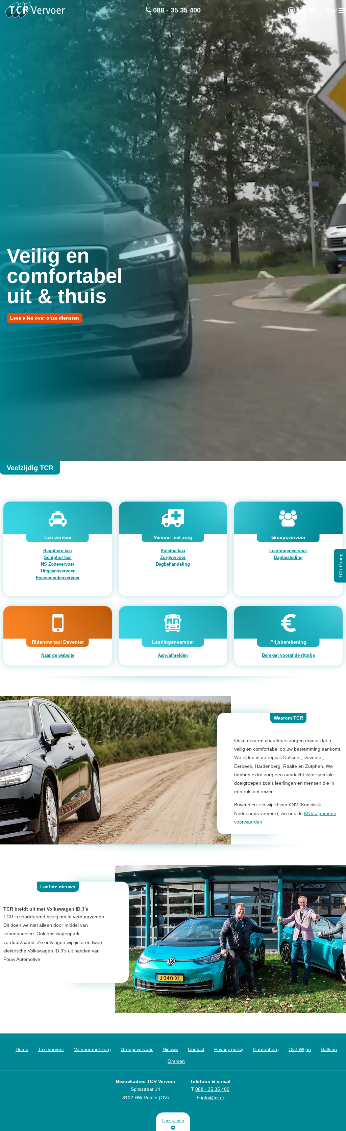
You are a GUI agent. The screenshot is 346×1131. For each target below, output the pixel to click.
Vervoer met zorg (92, 1049)
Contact (196, 1049)
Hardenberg (266, 1049)
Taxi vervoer (51, 1049)
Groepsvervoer (137, 1049)
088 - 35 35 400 (176, 10)
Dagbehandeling (173, 564)
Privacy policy (228, 1049)
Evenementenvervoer (58, 577)
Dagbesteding (288, 557)
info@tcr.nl (212, 1097)
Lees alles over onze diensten (44, 318)
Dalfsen (329, 1049)
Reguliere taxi (57, 550)
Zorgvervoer (173, 557)
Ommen (176, 1061)
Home (22, 1049)
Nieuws (170, 1049)
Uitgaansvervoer (58, 570)
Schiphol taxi (58, 557)
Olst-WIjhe (300, 1049)
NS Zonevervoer (57, 564)
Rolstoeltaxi (172, 550)
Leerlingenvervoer (288, 550)
